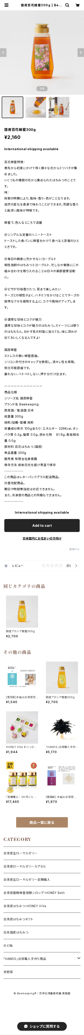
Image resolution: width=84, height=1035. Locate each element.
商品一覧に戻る (42, 822)
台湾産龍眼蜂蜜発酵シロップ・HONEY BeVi (34, 893)
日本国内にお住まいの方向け (42, 538)
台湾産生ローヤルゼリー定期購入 (26, 879)
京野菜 (8, 972)
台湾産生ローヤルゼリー (20, 853)
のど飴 (7, 945)
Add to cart (42, 525)
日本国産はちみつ (15, 932)
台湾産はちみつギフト (18, 919)
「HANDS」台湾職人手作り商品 (24, 959)
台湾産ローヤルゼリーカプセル (24, 866)
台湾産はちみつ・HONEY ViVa (24, 906)
